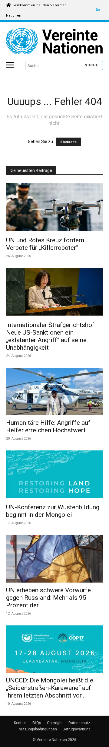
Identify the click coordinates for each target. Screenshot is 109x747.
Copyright (55, 723)
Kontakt (20, 723)
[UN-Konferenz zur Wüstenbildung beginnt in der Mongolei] (54, 475)
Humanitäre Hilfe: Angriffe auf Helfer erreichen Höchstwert (48, 426)
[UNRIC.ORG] (54, 41)
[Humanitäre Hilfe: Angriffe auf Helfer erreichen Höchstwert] (54, 391)
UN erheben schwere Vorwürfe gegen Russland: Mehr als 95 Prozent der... (48, 597)
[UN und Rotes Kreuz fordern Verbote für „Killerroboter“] (54, 208)
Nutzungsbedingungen (38, 729)
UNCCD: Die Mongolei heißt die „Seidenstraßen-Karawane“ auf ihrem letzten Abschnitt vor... (49, 688)
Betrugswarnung (77, 729)
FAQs (36, 723)
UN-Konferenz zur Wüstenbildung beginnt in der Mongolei (52, 511)
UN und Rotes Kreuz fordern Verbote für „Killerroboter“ (45, 244)
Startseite (68, 142)
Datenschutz (79, 723)
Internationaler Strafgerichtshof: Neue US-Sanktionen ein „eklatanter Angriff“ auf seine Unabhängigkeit (51, 336)
